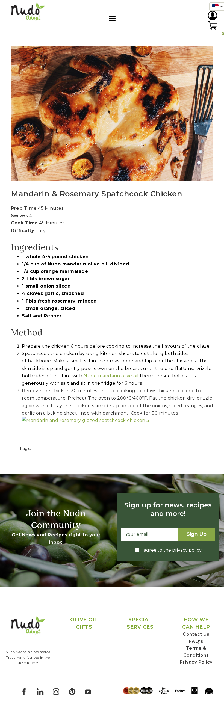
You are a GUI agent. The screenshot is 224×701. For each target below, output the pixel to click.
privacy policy (187, 550)
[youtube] (88, 691)
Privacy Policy (196, 662)
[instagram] (56, 691)
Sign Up (197, 534)
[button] (112, 18)
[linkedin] (40, 691)
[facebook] (24, 691)
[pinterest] (72, 691)
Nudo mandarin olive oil (111, 375)
